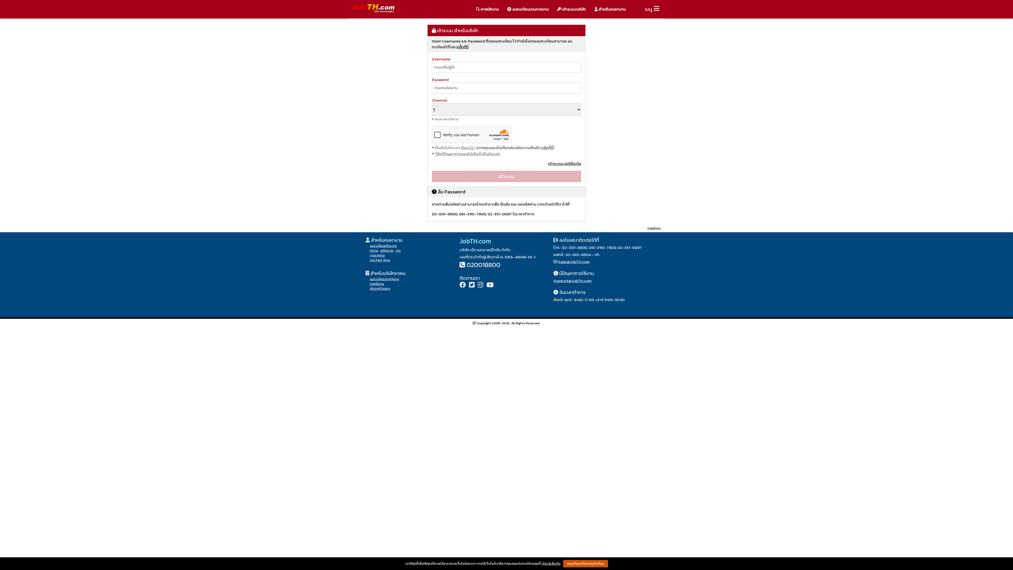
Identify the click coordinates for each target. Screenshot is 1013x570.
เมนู (648, 9)
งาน (398, 250)
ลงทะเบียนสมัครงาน (383, 246)
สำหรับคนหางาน (612, 9)
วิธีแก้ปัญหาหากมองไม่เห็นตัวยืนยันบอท (467, 154)
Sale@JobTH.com (574, 262)
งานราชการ (377, 255)
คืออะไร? (468, 148)
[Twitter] (472, 285)
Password (440, 80)
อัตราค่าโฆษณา (380, 288)
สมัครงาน (386, 250)
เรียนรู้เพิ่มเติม (551, 563)
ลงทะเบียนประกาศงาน (530, 9)
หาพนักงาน (489, 9)
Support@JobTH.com (572, 281)
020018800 (483, 264)
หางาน (374, 250)
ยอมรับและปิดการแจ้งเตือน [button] (585, 563)
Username (441, 59)
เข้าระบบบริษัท (573, 9)
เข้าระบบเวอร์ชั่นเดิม (564, 163)
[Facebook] (463, 285)
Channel (439, 100)
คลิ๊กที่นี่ (462, 47)
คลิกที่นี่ (547, 148)
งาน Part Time (380, 260)
